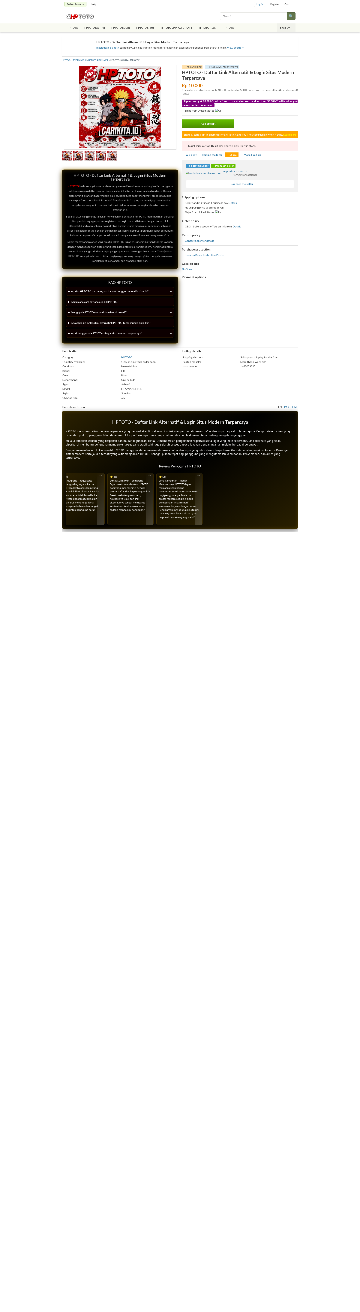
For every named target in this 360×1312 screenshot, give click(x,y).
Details (233, 202)
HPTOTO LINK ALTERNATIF (177, 27)
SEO (279, 407)
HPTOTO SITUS (145, 27)
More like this (252, 154)
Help (94, 4)
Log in (259, 4)
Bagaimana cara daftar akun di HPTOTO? (94, 301)
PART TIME (291, 407)
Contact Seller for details (199, 240)
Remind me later (212, 154)
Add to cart (208, 123)
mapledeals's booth (107, 47)
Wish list (191, 154)
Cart (286, 4)
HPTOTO (73, 27)
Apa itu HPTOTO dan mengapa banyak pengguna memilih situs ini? (110, 291)
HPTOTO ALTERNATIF (98, 60)
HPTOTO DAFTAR (94, 27)
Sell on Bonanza (75, 4)
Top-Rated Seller (197, 165)
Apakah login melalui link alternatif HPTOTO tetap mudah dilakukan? (111, 322)
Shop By (285, 27)
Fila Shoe (187, 269)
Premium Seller (224, 165)
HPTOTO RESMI (208, 27)
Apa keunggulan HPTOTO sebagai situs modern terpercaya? (106, 333)
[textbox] (253, 16)
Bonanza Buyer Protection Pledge (204, 255)
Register (274, 4)
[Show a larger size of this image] (67, 156)
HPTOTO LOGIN (120, 27)
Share (233, 154)
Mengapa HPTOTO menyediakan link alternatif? (99, 312)
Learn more (289, 134)
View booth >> (236, 47)
